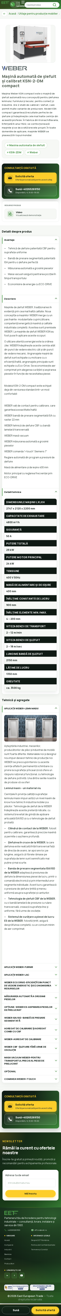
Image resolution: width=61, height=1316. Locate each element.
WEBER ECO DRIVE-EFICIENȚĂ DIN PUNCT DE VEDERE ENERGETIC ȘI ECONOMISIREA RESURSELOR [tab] (27, 985)
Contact (7, 1259)
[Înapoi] (4, 14)
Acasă (7, 1240)
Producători (9, 1263)
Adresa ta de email (17, 1175)
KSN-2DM (14, 152)
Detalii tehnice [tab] (12, 492)
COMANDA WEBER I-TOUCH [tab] (20, 1079)
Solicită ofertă (45, 1310)
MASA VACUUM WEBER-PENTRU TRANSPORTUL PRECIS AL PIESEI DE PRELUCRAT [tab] (24, 1060)
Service (7, 1254)
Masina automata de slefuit (26, 145)
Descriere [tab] (10, 298)
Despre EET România (40, 1240)
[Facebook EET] (14, 1275)
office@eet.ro (40, 1230)
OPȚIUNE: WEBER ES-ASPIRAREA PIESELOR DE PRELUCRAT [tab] (28, 1008)
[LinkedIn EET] (7, 1275)
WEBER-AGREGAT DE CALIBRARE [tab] (22, 1039)
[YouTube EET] (21, 1275)
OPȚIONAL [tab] (10, 1071)
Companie (8, 1245)
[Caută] (55, 5)
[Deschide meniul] (23, 2)
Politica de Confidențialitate (43, 1245)
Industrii (8, 1249)
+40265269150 (14, 1230)
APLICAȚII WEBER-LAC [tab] (16, 974)
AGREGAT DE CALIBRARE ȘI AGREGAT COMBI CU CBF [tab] (25, 1030)
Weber (32, 152)
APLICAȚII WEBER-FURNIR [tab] (18, 967)
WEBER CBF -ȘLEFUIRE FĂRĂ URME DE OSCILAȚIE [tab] (25, 1048)
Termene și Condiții (39, 1249)
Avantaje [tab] (9, 240)
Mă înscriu (31, 1193)
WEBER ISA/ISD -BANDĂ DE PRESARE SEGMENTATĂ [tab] (24, 1019)
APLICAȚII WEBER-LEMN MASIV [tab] (21, 708)
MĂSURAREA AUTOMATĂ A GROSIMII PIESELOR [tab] (24, 998)
